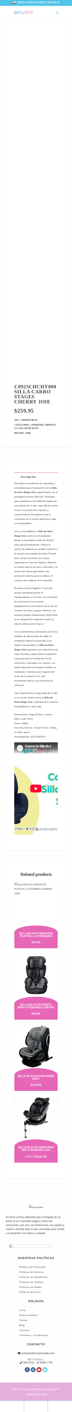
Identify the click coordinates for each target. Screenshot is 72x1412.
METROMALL (36, 1359)
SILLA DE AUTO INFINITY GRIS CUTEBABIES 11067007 (35, 1006)
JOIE (28, 433)
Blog (22, 1325)
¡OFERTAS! (37, 424)
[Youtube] (39, 1369)
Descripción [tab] (28, 476)
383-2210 (28, 1362)
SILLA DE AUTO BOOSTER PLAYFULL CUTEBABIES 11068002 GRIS (36, 936)
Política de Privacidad (32, 1267)
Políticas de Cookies (31, 1282)
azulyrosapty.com (36, 1394)
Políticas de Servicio (31, 1272)
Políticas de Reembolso (33, 1277)
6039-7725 (46, 1362)
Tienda (23, 1320)
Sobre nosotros (28, 1315)
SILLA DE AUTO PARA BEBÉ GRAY (36, 1077)
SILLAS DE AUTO (29, 428)
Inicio (22, 1310)
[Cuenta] (36, 1405)
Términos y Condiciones (33, 1335)
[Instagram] (33, 1369)
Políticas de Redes (30, 1287)
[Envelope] (44, 1369)
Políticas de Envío (30, 1292)
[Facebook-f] (27, 1369)
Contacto (24, 1330)
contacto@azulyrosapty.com (37, 1353)
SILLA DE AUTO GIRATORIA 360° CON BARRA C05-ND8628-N (36, 1150)
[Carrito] (59, 1405)
